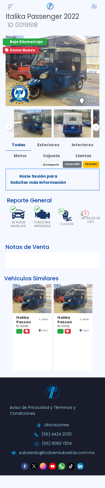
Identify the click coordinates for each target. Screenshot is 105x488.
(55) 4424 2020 (57, 434)
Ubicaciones (56, 425)
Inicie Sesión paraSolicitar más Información (38, 179)
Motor (20, 156)
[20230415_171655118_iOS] (33, 123)
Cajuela (51, 156)
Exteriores (48, 145)
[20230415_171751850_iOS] (72, 123)
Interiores (82, 145)
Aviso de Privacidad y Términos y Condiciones (43, 410)
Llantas (83, 156)
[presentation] (9, 126)
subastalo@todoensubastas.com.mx (56, 452)
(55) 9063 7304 (57, 443)
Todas (18, 145)
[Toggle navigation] (10, 6)
